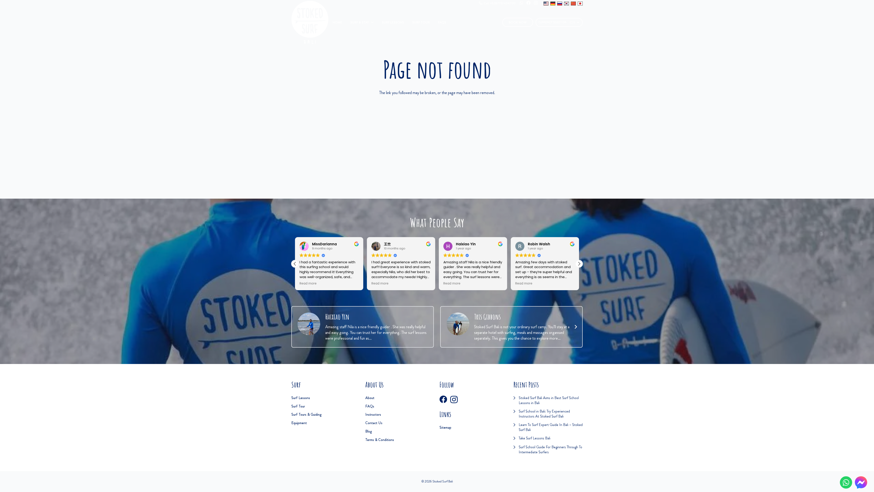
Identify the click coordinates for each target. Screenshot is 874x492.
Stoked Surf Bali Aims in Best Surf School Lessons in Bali (549, 400)
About (369, 397)
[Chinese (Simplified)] (573, 3)
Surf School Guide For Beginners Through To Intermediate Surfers (550, 449)
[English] (546, 3)
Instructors (373, 414)
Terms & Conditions (379, 439)
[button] (371, 22)
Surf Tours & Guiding (306, 414)
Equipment (299, 422)
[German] (552, 3)
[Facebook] (528, 3)
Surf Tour (298, 406)
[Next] (575, 327)
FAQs (369, 406)
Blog (368, 431)
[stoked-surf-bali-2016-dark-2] (309, 22)
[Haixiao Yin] (308, 324)
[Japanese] (580, 3)
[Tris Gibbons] (458, 324)
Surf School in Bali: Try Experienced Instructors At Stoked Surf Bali (544, 414)
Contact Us (373, 422)
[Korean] (566, 3)
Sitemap (445, 427)
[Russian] (559, 3)
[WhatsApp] (521, 3)
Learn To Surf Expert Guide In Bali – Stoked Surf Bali (551, 427)
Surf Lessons (300, 397)
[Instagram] (536, 3)
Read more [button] (308, 284)
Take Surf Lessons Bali (534, 438)
